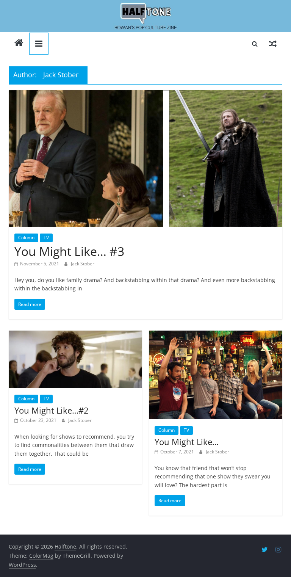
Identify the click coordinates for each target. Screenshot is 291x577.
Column (26, 237)
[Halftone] (145, 16)
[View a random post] (272, 43)
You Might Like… (187, 441)
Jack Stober (82, 263)
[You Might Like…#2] (75, 359)
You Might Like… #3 (69, 251)
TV (46, 237)
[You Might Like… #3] (145, 158)
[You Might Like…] (215, 375)
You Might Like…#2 (51, 410)
